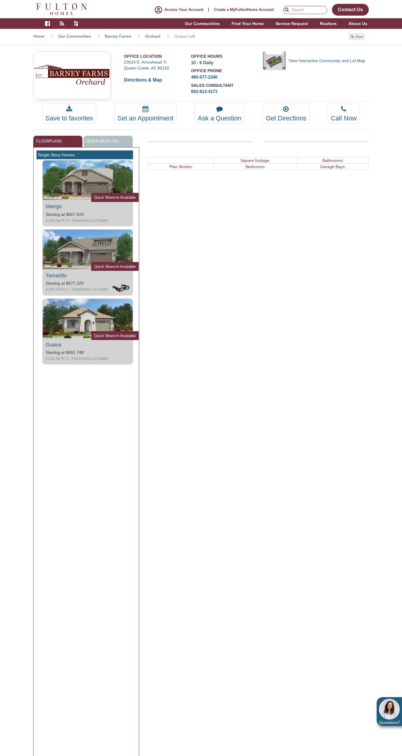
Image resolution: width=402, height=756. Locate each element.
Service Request (291, 23)
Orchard (152, 36)
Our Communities (74, 36)
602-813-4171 (204, 91)
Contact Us (350, 9)
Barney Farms (118, 36)
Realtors (328, 23)
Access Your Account (184, 9)
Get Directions (286, 118)
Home (38, 36)
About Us (357, 23)
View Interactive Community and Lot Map (327, 60)
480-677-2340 (204, 76)
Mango (54, 206)
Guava (53, 345)
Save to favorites (69, 118)
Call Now (344, 118)
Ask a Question (219, 118)
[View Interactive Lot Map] (276, 60)
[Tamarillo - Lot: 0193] (88, 248)
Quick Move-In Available (115, 197)
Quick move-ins (103, 141)
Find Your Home (248, 23)
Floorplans (49, 141)
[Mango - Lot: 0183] (88, 180)
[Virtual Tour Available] (121, 287)
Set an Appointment (145, 118)
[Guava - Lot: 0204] (88, 318)
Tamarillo (56, 275)
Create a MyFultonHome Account (244, 9)
